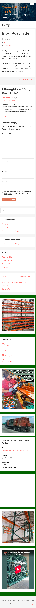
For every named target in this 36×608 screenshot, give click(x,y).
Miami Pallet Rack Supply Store (13, 231)
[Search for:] (18, 210)
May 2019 (5, 267)
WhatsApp (8, 361)
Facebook (7, 350)
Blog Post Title (20, 244)
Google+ (9, 356)
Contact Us (6, 289)
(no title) (5, 224)
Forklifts (5, 286)
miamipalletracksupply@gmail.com (15, 450)
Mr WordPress (7, 98)
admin (6, 42)
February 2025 (7, 257)
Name (5, 162)
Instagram (8, 345)
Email (4, 172)
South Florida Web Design (25, 604)
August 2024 (6, 264)
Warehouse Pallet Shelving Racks (14, 282)
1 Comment (8, 45)
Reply (4, 116)
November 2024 (8, 260)
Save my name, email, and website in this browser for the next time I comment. (18, 193)
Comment (6, 134)
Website (5, 182)
